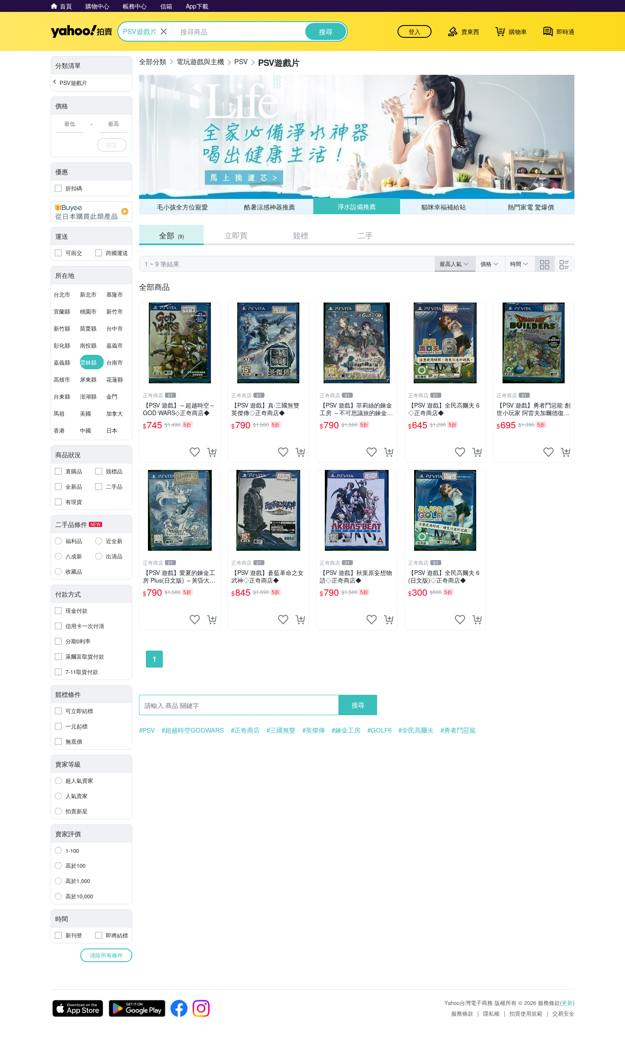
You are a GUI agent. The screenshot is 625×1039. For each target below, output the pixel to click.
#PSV (147, 730)
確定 (111, 145)
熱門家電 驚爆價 (531, 206)
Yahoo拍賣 (81, 31)
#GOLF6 (379, 730)
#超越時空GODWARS (193, 730)
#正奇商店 (245, 730)
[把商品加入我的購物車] (212, 452)
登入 (414, 31)
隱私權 (491, 1013)
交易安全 (563, 1013)
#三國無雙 (281, 730)
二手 (365, 235)
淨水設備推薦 (357, 206)
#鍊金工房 (346, 730)
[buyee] (91, 211)
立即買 (235, 235)
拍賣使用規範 (526, 1013)
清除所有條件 (106, 955)
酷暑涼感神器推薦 (269, 206)
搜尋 (358, 704)
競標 (300, 235)
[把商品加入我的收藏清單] (195, 452)
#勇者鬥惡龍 (458, 730)
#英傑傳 (313, 730)
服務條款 (462, 1013)
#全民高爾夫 (416, 730)
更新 (567, 1003)
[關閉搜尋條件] (164, 31)
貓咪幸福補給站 (443, 206)
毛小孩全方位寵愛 (182, 206)
